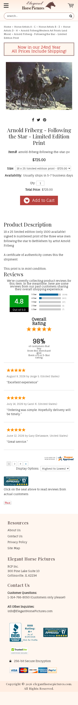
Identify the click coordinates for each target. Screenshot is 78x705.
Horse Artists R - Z (49, 26)
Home (7, 26)
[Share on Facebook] (33, 119)
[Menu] (9, 5)
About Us (14, 530)
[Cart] (71, 5)
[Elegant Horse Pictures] (38, 6)
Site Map (14, 548)
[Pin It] (44, 119)
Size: (10, 168)
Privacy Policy (17, 542)
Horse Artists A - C (25, 26)
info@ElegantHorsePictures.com (30, 611)
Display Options (27, 468)
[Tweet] (38, 119)
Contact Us (15, 536)
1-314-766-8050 (19, 597)
